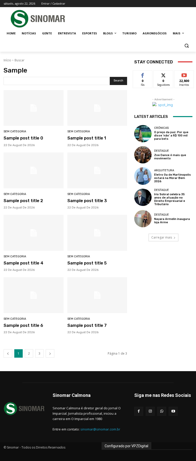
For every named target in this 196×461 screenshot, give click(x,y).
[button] (186, 46)
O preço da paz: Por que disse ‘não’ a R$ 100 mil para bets (171, 136)
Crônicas (161, 128)
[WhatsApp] (161, 411)
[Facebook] (138, 411)
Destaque (161, 150)
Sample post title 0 (23, 138)
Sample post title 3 (87, 200)
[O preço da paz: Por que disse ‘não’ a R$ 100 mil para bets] (143, 133)
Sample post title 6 (23, 325)
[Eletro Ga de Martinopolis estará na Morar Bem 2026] (143, 176)
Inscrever (184, 74)
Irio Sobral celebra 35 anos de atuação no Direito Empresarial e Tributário (169, 199)
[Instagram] (150, 411)
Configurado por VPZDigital (126, 446)
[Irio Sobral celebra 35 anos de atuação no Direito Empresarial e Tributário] (143, 197)
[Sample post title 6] (34, 295)
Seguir (163, 74)
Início (7, 60)
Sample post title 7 (87, 325)
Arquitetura (164, 170)
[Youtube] (173, 411)
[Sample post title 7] (97, 295)
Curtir (142, 74)
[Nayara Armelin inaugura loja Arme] (143, 218)
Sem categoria (15, 131)
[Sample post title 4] (34, 233)
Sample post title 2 (23, 200)
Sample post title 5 (87, 263)
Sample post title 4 (23, 263)
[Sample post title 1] (97, 108)
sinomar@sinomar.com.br (100, 429)
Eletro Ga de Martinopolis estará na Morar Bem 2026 (172, 178)
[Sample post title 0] (34, 108)
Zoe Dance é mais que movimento (170, 156)
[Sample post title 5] (97, 233)
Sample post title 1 (86, 138)
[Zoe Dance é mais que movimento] (143, 154)
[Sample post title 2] (34, 170)
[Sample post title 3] (97, 170)
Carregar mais (161, 237)
